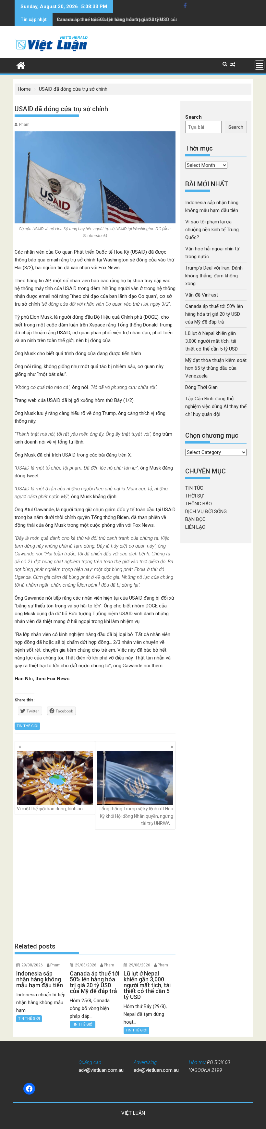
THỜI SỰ (194, 496)
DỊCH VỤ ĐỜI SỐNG (206, 511)
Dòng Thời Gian (201, 387)
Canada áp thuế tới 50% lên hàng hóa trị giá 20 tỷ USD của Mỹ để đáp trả (132, 19)
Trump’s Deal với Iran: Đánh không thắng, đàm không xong (214, 275)
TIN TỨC (194, 488)
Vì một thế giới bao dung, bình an (50, 808)
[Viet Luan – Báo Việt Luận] (21, 64)
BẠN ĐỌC (195, 519)
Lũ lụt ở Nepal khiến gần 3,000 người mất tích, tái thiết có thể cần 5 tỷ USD (211, 341)
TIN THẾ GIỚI (27, 726)
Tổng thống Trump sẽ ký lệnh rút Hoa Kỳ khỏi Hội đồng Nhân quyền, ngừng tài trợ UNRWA (136, 816)
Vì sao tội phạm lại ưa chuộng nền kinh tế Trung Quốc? (212, 229)
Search (193, 117)
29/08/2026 (32, 965)
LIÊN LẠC (195, 527)
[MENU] (259, 65)
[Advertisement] (95, 885)
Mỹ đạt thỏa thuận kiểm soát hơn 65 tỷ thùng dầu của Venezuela (216, 368)
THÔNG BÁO (198, 504)
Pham (24, 124)
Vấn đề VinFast (201, 295)
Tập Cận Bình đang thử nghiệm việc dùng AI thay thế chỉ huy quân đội (216, 406)
